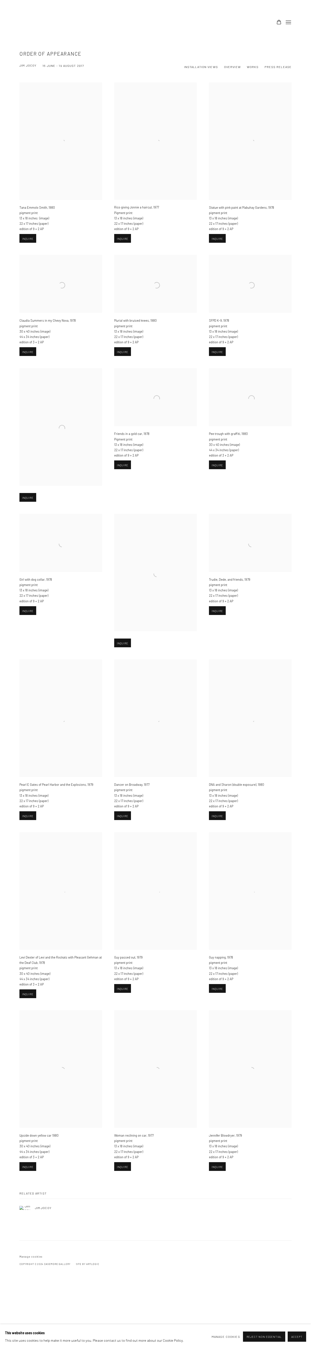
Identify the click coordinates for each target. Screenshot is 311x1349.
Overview (232, 67)
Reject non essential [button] (264, 1336)
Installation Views (201, 67)
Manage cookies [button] (30, 1256)
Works (253, 67)
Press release (278, 67)
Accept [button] (296, 1336)
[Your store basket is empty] (279, 22)
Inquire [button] (28, 238)
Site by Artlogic (87, 1264)
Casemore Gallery (53, 22)
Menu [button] (288, 22)
